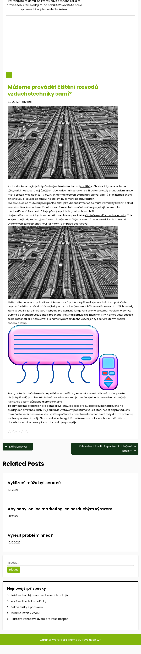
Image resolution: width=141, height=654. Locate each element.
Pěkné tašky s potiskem (27, 607)
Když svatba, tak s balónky (28, 601)
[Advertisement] (70, 44)
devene (26, 102)
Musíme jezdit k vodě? (25, 613)
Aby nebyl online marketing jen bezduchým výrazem (60, 509)
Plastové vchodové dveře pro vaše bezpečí (40, 619)
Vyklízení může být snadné (34, 482)
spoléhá (85, 186)
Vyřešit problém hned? (30, 535)
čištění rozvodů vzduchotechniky (105, 215)
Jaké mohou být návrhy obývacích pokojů (39, 595)
